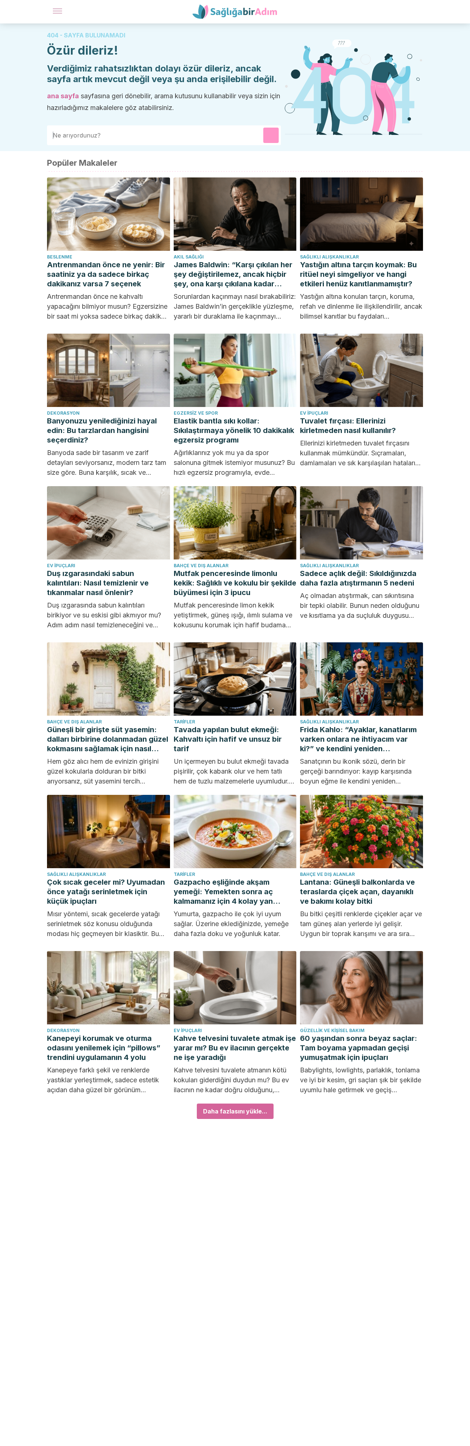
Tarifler (184, 721)
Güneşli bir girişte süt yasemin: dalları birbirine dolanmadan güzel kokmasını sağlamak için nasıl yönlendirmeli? (107, 739)
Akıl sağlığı (189, 257)
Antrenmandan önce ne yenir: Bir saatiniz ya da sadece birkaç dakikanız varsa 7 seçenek (106, 274)
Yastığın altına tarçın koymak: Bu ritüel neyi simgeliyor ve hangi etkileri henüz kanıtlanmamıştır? (358, 274)
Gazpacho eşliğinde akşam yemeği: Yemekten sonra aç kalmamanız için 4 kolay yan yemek (223, 892)
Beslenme (59, 257)
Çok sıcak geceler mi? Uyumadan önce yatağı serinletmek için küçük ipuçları (106, 892)
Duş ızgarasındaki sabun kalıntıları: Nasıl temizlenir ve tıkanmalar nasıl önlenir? (98, 583)
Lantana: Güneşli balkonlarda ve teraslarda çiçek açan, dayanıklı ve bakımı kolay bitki (357, 892)
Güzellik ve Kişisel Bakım (332, 1030)
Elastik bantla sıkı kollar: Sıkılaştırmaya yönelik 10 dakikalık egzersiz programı (234, 430)
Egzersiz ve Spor (196, 413)
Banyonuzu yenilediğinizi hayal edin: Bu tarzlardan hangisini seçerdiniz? (102, 430)
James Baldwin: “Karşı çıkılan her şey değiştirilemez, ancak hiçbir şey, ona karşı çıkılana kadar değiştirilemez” (233, 274)
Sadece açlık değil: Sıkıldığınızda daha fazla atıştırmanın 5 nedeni (358, 578)
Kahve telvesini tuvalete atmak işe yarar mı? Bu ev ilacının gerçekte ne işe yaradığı (235, 1048)
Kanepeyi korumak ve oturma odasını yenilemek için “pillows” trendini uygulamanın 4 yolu (103, 1048)
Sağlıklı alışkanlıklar (329, 257)
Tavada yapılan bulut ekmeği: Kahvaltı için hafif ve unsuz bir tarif (228, 739)
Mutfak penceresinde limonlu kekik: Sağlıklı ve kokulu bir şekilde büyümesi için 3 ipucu (235, 583)
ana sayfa (63, 96)
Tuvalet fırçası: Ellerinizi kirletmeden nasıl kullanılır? (348, 425)
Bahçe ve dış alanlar (201, 565)
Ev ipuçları (314, 413)
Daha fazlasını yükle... (235, 1111)
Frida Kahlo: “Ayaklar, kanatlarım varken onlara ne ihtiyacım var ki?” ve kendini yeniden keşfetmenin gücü (358, 739)
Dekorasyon (63, 413)
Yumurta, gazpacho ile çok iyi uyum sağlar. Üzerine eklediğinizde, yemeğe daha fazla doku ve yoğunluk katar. (231, 923)
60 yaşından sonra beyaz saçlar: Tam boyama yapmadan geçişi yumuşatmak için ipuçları (358, 1048)
